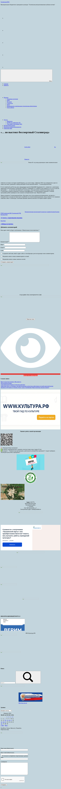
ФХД (8, 104)
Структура (10, 103)
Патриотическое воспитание (32, 211)
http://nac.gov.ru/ (23, 703)
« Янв (2, 725)
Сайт (2, 250)
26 (1, 723)
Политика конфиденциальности (12, 127)
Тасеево (53, 211)
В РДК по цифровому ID (13, 122)
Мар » (6, 725)
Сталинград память (45, 211)
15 (7, 720)
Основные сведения (12, 99)
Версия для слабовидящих (30, 375)
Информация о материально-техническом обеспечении (22, 106)
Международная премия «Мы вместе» (11, 381)
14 (5, 720)
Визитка (6, 97)
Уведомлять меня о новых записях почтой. (14, 259)
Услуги (6, 119)
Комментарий (5, 241)
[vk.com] (16, 30)
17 (11, 720)
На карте (9, 102)
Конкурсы (9, 121)
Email (3, 247)
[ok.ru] (16, 42)
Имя (2, 244)
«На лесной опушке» (6, 383)
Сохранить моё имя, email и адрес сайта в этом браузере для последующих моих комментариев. (28, 253)
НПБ (8, 100)
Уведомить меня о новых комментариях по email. (16, 256)
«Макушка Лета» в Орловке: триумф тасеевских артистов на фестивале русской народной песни (27, 386)
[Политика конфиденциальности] (16, 55)
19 (1, 722)
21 (5, 722)
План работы (10, 107)
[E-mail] (16, 18)
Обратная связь (8, 128)
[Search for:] (8, 682)
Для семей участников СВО (14, 124)
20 (3, 722)
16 (9, 720)
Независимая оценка (9, 125)
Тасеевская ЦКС (5, 2)
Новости (6, 85)
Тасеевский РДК (16, 213)
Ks (55, 147)
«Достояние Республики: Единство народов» (13, 384)
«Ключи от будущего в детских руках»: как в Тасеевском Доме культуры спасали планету (25, 387)
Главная (6, 84)
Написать (12, 544)
